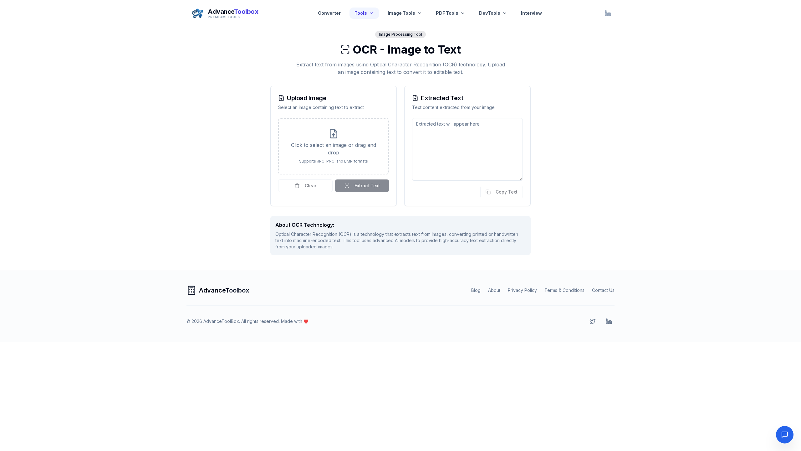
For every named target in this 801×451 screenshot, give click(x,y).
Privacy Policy (522, 290)
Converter (329, 13)
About (494, 290)
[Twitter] (592, 321)
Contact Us (603, 290)
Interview (531, 13)
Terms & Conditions (564, 290)
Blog (476, 290)
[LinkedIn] (608, 13)
